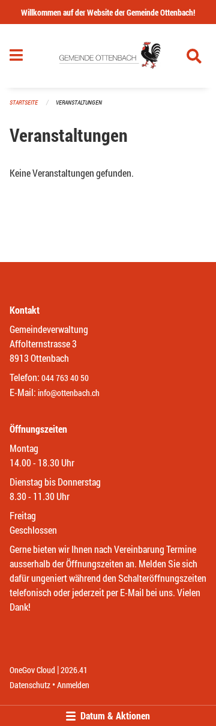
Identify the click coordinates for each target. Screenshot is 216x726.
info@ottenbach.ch (69, 392)
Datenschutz (30, 685)
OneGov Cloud (32, 670)
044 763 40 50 (65, 377)
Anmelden (73, 685)
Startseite (24, 102)
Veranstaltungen (79, 102)
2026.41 (74, 670)
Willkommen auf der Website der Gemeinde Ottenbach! (108, 12)
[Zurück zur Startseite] (108, 56)
